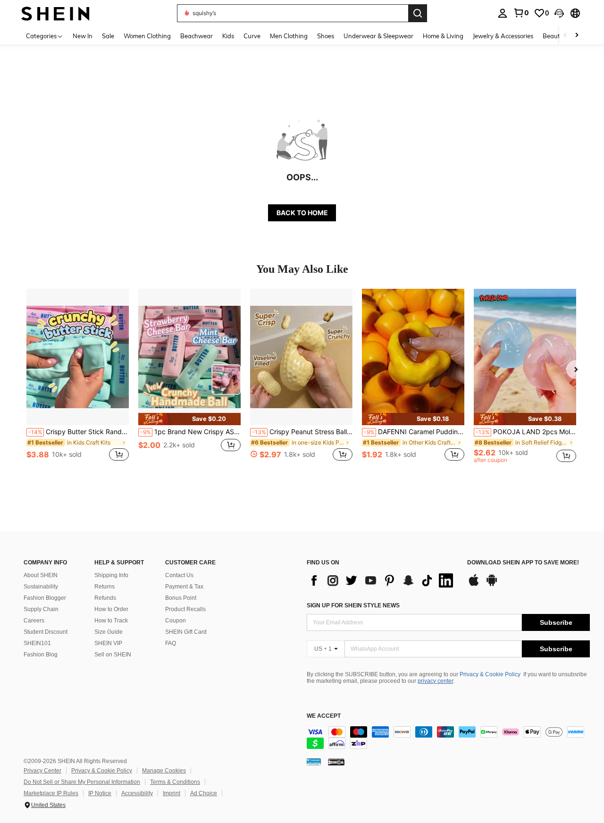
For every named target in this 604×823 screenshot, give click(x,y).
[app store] (473, 584)
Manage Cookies (164, 770)
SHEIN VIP (108, 643)
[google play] (491, 584)
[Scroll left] (565, 35)
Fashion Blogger (45, 598)
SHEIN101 (37, 643)
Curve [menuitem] (251, 36)
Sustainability (41, 586)
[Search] (417, 13)
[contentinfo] (448, 737)
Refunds (105, 598)
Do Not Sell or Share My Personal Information (82, 782)
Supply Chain (41, 609)
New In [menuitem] (82, 36)
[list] (382, 580)
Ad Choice (203, 793)
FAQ (170, 643)
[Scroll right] (576, 35)
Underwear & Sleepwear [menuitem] (378, 36)
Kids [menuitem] (228, 36)
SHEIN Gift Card (186, 632)
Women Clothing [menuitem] (147, 36)
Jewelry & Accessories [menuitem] (503, 36)
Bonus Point (180, 598)
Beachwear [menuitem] (196, 36)
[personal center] (502, 13)
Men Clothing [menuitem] (289, 36)
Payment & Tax (184, 586)
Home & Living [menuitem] (443, 36)
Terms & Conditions (175, 782)
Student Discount (45, 632)
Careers (34, 620)
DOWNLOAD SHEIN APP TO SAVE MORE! (523, 563)
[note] (189, 419)
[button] (559, 13)
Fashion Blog (41, 654)
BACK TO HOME (302, 213)
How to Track (111, 620)
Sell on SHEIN (112, 654)
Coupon (175, 620)
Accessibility (137, 793)
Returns (104, 586)
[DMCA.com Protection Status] (336, 761)
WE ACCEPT (324, 716)
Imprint (171, 793)
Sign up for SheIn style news (353, 605)
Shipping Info (111, 575)
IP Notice (99, 793)
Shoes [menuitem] (325, 36)
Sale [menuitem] (108, 36)
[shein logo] (55, 13)
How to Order (111, 609)
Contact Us (179, 575)
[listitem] (77, 380)
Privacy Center (42, 770)
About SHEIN (41, 575)
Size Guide (108, 632)
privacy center (435, 681)
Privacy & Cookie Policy (490, 674)
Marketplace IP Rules (51, 793)
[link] (521, 12)
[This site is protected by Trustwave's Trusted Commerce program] (314, 761)
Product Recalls (185, 609)
